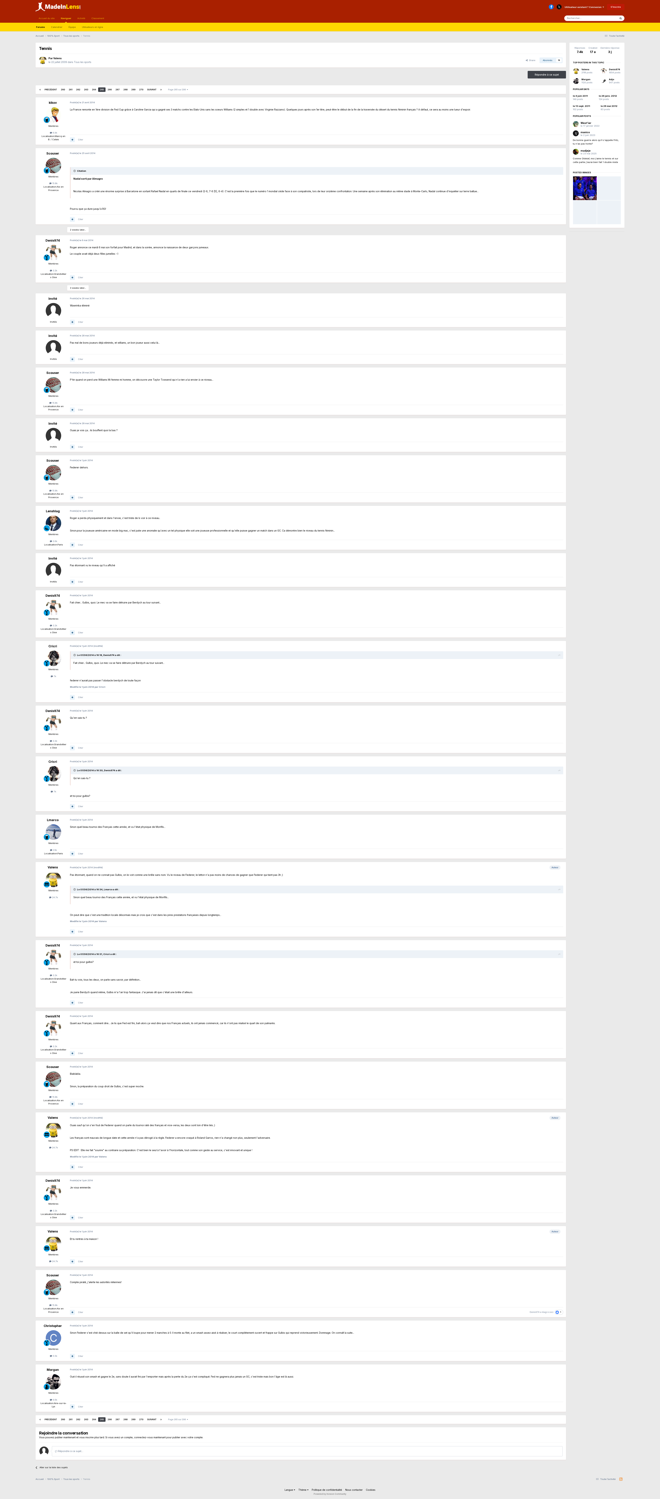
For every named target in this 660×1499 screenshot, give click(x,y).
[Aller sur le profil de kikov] (53, 115)
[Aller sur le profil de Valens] (43, 60)
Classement (97, 18)
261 (70, 89)
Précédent (51, 89)
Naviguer (66, 18)
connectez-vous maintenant (150, 1437)
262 (78, 89)
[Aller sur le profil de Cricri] (53, 658)
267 (118, 89)
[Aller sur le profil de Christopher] (53, 1338)
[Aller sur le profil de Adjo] (604, 81)
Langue (289, 1489)
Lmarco (53, 820)
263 (86, 89)
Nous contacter (354, 1489)
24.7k (54, 897)
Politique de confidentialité (327, 1489)
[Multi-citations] (72, 139)
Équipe (72, 27)
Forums (40, 27)
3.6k (54, 541)
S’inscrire (616, 7)
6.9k (54, 132)
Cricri (52, 646)
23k (54, 850)
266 (110, 89)
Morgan (53, 1370)
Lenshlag (53, 511)
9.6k (54, 1399)
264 (94, 89)
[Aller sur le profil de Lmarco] (53, 832)
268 (125, 89)
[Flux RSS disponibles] (620, 1479)
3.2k (54, 270)
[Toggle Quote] (74, 170)
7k (54, 676)
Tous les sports (82, 62)
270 (141, 89)
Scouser (52, 153)
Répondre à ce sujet (547, 74)
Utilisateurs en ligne (92, 27)
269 (133, 89)
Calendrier (56, 27)
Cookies (370, 1489)
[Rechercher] (620, 18)
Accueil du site (47, 18)
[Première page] (40, 89)
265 (102, 89)
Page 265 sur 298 (177, 89)
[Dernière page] (161, 89)
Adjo (611, 79)
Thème (302, 1489)
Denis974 (53, 240)
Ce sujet (608, 18)
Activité (81, 18)
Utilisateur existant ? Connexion (584, 7)
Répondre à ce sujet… (70, 1451)
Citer (80, 139)
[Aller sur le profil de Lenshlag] (53, 523)
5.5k (54, 1355)
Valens (57, 58)
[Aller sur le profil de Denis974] (53, 252)
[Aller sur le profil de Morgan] (53, 1382)
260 (63, 89)
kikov (53, 102)
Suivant (152, 89)
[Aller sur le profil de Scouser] (53, 165)
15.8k (55, 183)
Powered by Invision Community (330, 1494)
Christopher (53, 1326)
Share (531, 60)
